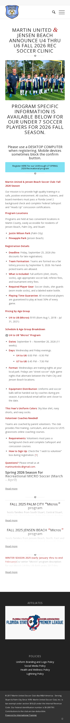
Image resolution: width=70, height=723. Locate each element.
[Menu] (60, 12)
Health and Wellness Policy (35, 669)
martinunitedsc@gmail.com (20, 466)
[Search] (52, 12)
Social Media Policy (35, 665)
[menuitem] (52, 12)
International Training (27, 715)
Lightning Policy (35, 673)
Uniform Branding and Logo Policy (35, 661)
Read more (11, 488)
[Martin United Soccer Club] (29, 12)
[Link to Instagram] (62, 718)
